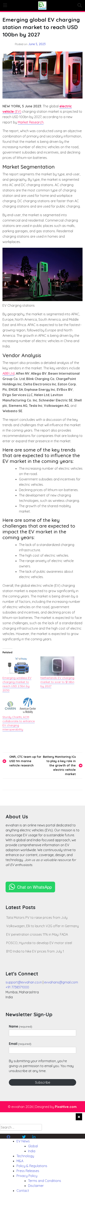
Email (20, 1044)
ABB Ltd (8, 373)
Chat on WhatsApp (34, 887)
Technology (25, 1156)
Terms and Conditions (44, 1181)
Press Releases (28, 1171)
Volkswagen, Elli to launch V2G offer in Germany (42, 926)
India (31, 1151)
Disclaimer (36, 1186)
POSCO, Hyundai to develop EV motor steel (39, 943)
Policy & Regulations (32, 1166)
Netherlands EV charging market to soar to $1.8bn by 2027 (57, 682)
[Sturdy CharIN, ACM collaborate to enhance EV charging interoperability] (19, 705)
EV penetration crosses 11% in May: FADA (37, 934)
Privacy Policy (27, 1176)
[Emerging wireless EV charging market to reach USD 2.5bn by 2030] (19, 666)
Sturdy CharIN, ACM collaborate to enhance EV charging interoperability (18, 723)
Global (33, 1146)
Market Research (31, 122)
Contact (23, 1191)
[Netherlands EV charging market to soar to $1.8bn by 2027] (57, 666)
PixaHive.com (66, 1107)
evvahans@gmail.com (61, 982)
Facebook (14, 1136)
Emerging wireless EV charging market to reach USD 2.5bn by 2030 (16, 684)
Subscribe (42, 1082)
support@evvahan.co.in (24, 982)
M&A (20, 1161)
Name (20, 1026)
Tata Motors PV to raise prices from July (36, 917)
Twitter (27, 1136)
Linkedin (38, 1136)
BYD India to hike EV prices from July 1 (35, 951)
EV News (23, 1141)
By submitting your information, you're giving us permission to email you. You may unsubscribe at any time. (41, 1066)
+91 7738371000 (17, 987)
